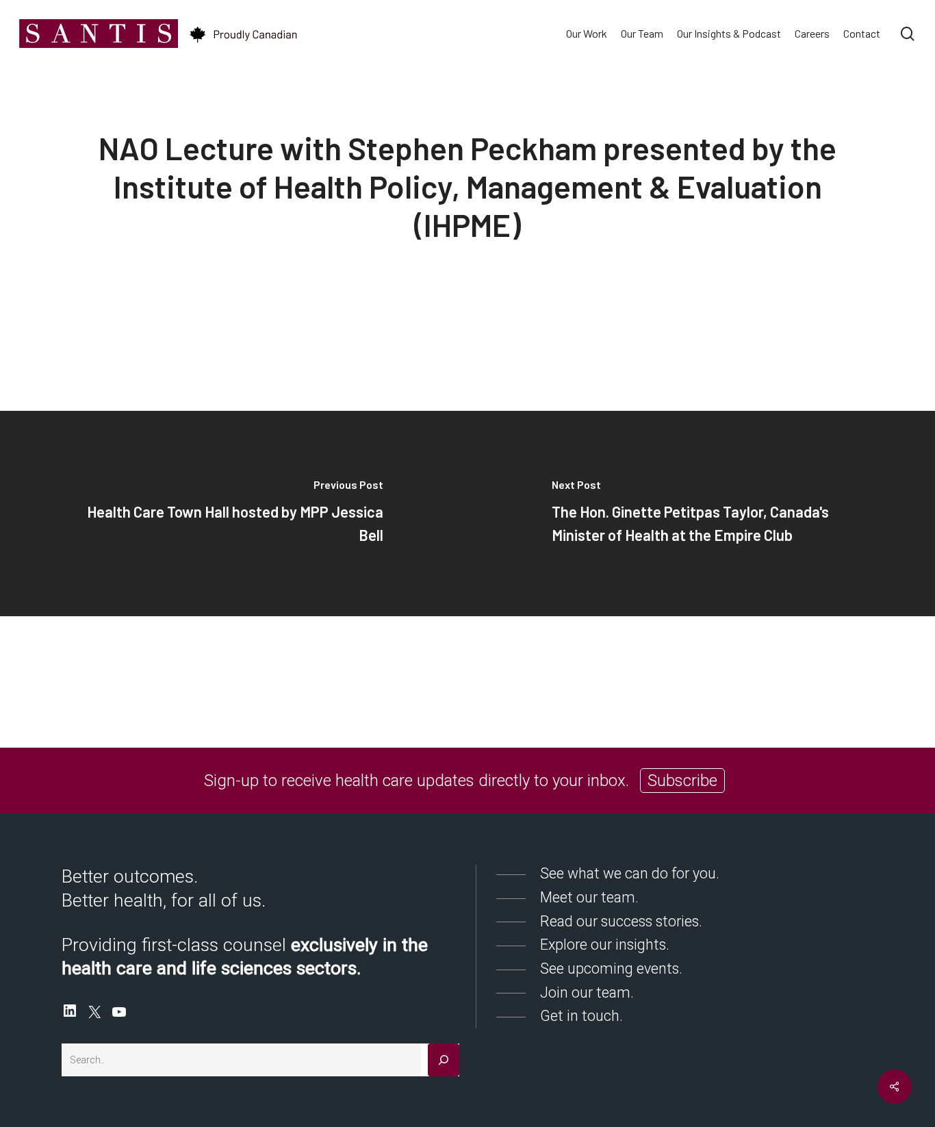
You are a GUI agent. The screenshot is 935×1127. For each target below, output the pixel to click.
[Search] (443, 1059)
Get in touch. (581, 1015)
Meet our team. (589, 897)
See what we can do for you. (629, 873)
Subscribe (682, 780)
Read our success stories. (621, 921)
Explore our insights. (604, 944)
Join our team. (587, 992)
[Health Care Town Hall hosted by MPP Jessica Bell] (233, 513)
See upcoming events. (611, 968)
